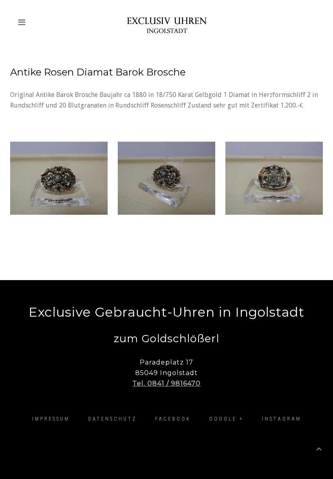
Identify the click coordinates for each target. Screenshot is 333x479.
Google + (226, 419)
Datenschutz (112, 419)
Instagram (281, 419)
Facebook (173, 419)
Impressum (51, 419)
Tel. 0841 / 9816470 (166, 383)
